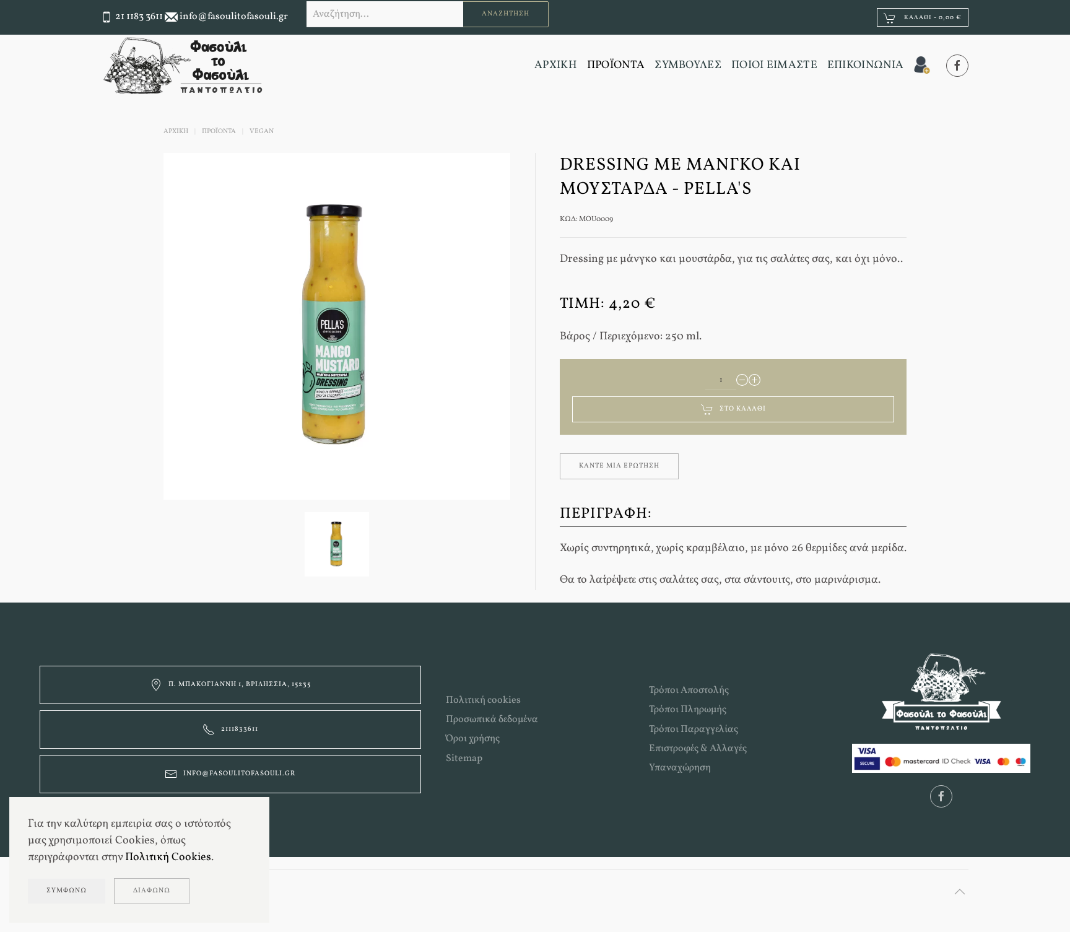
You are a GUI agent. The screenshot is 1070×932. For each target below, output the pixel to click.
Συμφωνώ (66, 890)
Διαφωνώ (151, 890)
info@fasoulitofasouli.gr (234, 17)
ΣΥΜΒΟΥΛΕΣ (688, 65)
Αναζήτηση (505, 14)
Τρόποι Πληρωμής (687, 709)
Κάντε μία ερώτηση (619, 466)
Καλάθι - (932, 17)
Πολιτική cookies (483, 700)
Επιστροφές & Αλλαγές (698, 749)
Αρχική (175, 131)
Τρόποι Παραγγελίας (693, 729)
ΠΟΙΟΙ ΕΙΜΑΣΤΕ (774, 65)
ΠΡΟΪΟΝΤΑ (616, 65)
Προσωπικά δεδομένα (492, 719)
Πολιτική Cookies (168, 857)
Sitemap (464, 758)
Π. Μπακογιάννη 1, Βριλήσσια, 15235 (239, 684)
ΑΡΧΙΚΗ (555, 65)
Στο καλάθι (743, 409)
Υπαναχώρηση (680, 768)
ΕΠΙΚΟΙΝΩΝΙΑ (865, 65)
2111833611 (239, 729)
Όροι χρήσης (473, 739)
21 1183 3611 (139, 17)
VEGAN (262, 131)
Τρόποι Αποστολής (689, 690)
